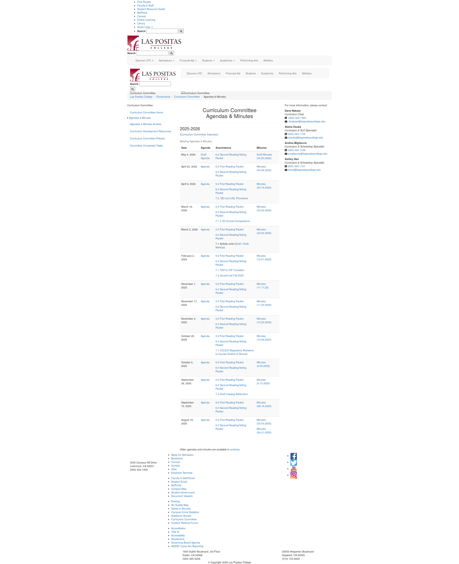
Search (141, 31)
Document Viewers (182, 496)
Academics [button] (226, 60)
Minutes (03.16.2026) (264, 185)
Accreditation (178, 528)
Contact (175, 465)
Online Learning (146, 19)
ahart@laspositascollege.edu (304, 169)
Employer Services (181, 472)
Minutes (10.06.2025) (264, 337)
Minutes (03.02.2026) (264, 208)
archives (235, 449)
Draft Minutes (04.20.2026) (264, 156)
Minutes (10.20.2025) (264, 320)
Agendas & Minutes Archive (146, 124)
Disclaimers (177, 539)
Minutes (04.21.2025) (264, 430)
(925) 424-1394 (297, 118)
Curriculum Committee (187, 96)
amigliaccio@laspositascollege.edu (307, 153)
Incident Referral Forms (184, 523)
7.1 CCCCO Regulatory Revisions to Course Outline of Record (235, 352)
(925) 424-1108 (296, 150)
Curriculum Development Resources (150, 131)
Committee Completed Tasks (146, 145)
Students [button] (207, 60)
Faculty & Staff (145, 5)
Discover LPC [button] (144, 60)
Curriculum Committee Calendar (199, 134)
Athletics (268, 60)
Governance (163, 96)
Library (141, 23)
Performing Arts (249, 60)
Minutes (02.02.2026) (264, 231)
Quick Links (144, 27)
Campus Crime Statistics (185, 512)
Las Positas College (141, 96)
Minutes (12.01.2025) (264, 257)
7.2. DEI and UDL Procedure (232, 198)
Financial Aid (233, 73)
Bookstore (177, 458)
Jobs (174, 469)
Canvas (141, 16)
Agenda (205, 166)
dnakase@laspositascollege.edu (307, 121)
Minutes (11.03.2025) (264, 303)
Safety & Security (181, 508)
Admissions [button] (165, 60)
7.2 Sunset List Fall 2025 (230, 275)
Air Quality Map (180, 505)
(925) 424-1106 (296, 134)
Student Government (183, 492)
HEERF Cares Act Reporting (187, 546)
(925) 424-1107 (296, 166)
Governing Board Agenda (185, 542)
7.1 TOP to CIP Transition (230, 270)
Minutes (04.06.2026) (264, 168)
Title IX (175, 532)
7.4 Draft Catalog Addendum (232, 394)
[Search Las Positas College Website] (181, 31)
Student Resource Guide (151, 9)
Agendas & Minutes (140, 118)
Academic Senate (181, 515)
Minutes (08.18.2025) (264, 404)
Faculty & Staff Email (183, 478)
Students (251, 73)
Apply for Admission (182, 455)
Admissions (213, 73)
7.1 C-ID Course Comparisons (233, 221)
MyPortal (142, 12)
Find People (144, 2)
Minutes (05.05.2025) (264, 421)
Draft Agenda (205, 156)
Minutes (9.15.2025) (263, 381)
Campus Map (178, 489)
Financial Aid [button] (187, 60)
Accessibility (178, 535)
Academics (267, 73)
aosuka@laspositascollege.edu (305, 137)
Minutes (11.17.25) (263, 285)
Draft (238, 243)
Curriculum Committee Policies (147, 138)
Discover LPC (194, 73)
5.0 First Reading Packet (229, 166)
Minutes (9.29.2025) (263, 364)
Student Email (179, 481)
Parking (175, 501)
